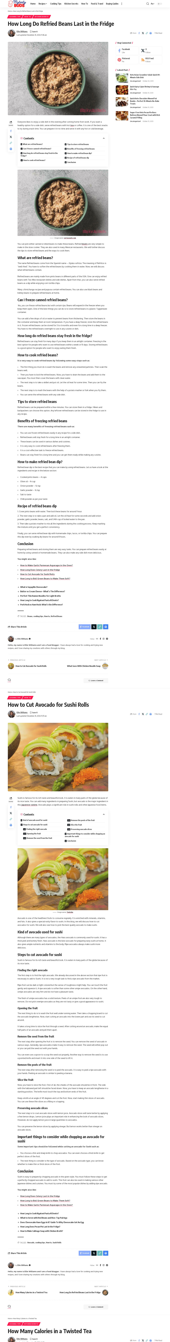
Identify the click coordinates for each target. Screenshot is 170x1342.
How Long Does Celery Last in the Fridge (40, 570)
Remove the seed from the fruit (39, 838)
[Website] (97, 639)
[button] (121, 3)
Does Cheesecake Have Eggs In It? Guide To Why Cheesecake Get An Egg (52, 1222)
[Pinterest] (107, 639)
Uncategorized (135, 81)
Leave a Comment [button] (97, 680)
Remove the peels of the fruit (83, 820)
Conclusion (71, 162)
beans (85, 244)
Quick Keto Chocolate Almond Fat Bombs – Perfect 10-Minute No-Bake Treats (144, 101)
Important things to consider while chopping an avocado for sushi (85, 835)
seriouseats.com (70, 238)
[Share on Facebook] (139, 33)
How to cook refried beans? (34, 160)
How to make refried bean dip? (79, 153)
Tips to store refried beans (78, 144)
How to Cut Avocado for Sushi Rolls (37, 574)
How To (27, 17)
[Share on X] (143, 33)
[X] (150, 50)
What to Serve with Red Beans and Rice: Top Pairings (43, 1218)
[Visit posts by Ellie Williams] (11, 33)
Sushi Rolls (57, 1242)
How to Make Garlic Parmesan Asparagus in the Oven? (46, 565)
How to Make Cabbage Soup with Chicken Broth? (41, 1231)
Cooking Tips (15, 17)
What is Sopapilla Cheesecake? (33, 587)
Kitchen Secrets (42, 17)
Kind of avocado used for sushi (35, 820)
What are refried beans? (33, 144)
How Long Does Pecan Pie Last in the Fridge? (40, 1226)
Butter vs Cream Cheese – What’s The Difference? (42, 591)
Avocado (30, 1242)
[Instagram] (103, 639)
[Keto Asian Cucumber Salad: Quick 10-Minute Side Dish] (122, 78)
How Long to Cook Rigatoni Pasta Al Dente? (39, 600)
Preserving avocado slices (81, 829)
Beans (29, 616)
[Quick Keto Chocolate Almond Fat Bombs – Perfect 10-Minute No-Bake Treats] (122, 101)
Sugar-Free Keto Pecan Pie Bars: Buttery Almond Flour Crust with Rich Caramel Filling (145, 115)
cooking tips (38, 616)
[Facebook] (100, 639)
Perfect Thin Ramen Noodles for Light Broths (40, 596)
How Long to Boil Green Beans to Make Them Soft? (45, 578)
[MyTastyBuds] (17, 3)
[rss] (150, 60)
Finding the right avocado (36, 829)
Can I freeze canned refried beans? (37, 149)
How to (47, 616)
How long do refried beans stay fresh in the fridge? (39, 154)
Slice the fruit (76, 825)
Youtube (70, 912)
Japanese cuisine (29, 805)
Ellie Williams (22, 31)
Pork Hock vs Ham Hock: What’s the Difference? (41, 604)
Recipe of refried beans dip (78, 158)
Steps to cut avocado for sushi (35, 825)
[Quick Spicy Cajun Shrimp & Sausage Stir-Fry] (122, 90)
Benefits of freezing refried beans (81, 149)
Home (10, 11)
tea (72, 125)
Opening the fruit (34, 834)
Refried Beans (56, 616)
